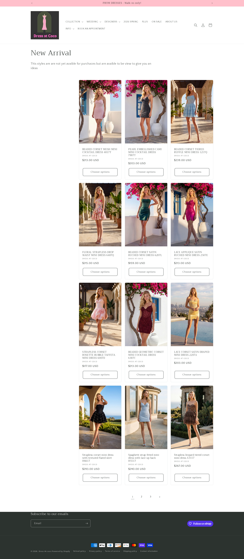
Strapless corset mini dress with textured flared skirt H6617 (98, 458)
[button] (74, 21)
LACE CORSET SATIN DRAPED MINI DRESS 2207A (191, 354)
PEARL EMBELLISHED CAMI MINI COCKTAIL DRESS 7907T (145, 152)
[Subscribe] (86, 523)
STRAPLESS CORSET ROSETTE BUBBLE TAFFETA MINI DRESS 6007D (98, 355)
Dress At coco (45, 551)
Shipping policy (130, 551)
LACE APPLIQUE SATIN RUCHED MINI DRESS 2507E (191, 254)
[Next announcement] (212, 3)
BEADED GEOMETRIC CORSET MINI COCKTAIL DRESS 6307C (146, 355)
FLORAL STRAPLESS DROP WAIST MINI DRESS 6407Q (98, 254)
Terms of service (112, 551)
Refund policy (79, 551)
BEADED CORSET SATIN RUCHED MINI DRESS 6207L (145, 254)
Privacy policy (95, 551)
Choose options (100, 172)
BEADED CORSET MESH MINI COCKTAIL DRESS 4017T (99, 151)
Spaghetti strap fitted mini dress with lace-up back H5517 (143, 458)
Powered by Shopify (61, 551)
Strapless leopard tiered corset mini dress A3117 (191, 456)
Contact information (149, 551)
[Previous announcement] (32, 3)
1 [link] (132, 496)
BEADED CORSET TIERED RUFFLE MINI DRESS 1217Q (190, 151)
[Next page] (159, 497)
